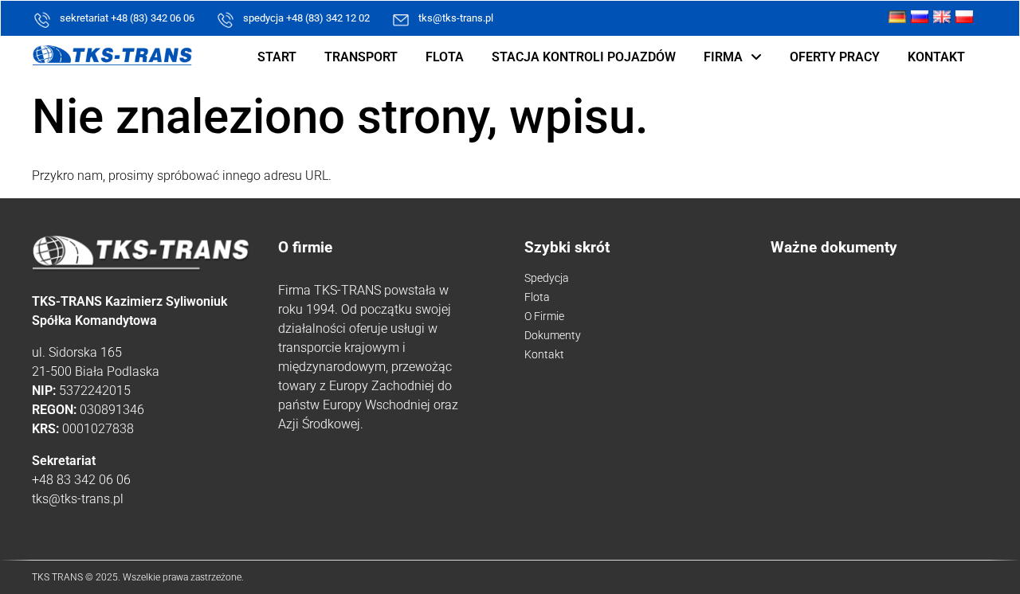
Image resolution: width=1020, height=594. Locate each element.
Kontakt (936, 56)
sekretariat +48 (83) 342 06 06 (127, 18)
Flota (445, 56)
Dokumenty (552, 335)
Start (276, 56)
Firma (723, 56)
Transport (361, 56)
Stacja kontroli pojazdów (584, 56)
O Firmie (544, 316)
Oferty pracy (835, 56)
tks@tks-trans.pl (455, 18)
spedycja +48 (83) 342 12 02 (306, 18)
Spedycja (546, 278)
